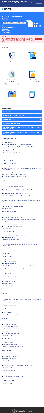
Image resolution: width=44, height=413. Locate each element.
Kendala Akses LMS (6, 32)
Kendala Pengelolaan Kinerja (8, 27)
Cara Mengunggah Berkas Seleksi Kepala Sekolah (14, 176)
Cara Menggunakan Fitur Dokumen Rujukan (13, 376)
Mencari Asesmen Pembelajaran (10, 358)
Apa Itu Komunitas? (7, 256)
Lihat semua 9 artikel (7, 290)
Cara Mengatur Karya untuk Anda (11, 333)
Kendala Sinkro (5, 28)
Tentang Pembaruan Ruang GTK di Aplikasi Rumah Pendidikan (17, 144)
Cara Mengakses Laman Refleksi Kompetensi (13, 217)
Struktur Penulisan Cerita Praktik (10, 314)
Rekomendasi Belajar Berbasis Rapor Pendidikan (14, 247)
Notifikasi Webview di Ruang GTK (11, 155)
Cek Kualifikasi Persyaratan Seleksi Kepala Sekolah (15, 172)
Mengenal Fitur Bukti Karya (9, 324)
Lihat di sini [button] (38, 4)
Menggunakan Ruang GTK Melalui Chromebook (14, 152)
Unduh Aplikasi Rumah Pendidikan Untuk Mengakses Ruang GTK (18, 146)
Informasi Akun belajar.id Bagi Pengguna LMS (13, 186)
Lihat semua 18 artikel (7, 157)
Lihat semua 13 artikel (7, 249)
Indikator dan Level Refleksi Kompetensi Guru (13, 226)
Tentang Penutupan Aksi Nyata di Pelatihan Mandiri (15, 235)
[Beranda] (8, 9)
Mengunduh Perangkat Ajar (9, 288)
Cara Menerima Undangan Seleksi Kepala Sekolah (14, 174)
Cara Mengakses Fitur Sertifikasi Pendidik (13, 206)
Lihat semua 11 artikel (7, 208)
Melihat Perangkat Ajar (8, 285)
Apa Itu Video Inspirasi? (8, 342)
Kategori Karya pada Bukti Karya (10, 326)
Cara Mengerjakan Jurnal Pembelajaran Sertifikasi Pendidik (17, 204)
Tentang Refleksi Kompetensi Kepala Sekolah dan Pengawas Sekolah (19, 219)
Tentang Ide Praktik (7, 312)
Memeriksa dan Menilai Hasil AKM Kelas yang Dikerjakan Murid (17, 365)
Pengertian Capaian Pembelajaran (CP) (12, 296)
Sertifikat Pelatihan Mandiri (9, 241)
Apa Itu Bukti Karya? (8, 322)
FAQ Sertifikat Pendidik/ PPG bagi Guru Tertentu (14, 198)
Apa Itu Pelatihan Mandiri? (9, 237)
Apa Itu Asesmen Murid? (9, 354)
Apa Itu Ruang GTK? (8, 142)
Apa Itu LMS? (6, 183)
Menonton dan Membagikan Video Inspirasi (13, 346)
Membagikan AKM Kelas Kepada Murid (12, 363)
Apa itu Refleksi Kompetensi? (10, 215)
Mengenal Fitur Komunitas (9, 259)
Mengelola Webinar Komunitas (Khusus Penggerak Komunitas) (17, 268)
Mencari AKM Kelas (7, 360)
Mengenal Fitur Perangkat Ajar (10, 281)
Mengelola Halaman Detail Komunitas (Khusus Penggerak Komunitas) (19, 265)
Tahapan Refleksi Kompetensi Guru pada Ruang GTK (15, 224)
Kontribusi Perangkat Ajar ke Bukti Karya (12, 276)
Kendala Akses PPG (6, 30)
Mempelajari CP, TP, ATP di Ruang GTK (12, 302)
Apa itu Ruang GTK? (8, 383)
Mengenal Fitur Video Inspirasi (10, 344)
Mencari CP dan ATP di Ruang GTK (11, 305)
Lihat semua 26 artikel (7, 335)
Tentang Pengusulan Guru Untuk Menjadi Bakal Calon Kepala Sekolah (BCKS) (21, 166)
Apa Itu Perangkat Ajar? (8, 279)
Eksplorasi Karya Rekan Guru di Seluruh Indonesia (14, 331)
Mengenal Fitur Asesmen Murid (10, 356)
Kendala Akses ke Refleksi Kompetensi (12, 221)
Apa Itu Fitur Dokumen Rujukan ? (11, 374)
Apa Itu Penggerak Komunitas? (10, 263)
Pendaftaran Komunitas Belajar (10, 261)
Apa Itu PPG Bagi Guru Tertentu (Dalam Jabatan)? (15, 193)
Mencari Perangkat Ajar (8, 283)
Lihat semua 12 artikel (7, 270)
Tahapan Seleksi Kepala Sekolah (11, 163)
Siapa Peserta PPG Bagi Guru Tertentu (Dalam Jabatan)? (16, 195)
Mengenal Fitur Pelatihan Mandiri (11, 239)
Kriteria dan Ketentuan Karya (10, 328)
